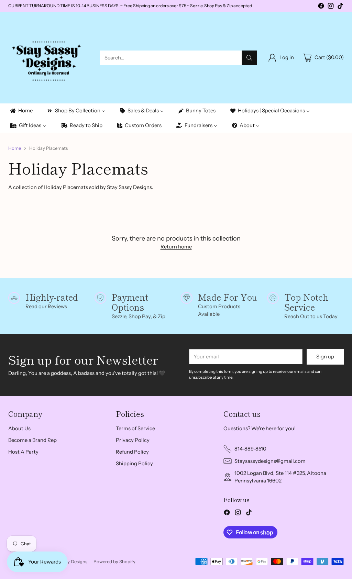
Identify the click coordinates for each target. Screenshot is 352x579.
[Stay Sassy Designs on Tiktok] (340, 6)
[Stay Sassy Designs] (48, 57)
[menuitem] (20, 111)
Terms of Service (135, 428)
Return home (176, 247)
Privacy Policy (133, 440)
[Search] (249, 58)
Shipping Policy (134, 463)
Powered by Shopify (114, 561)
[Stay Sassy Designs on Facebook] (321, 6)
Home (14, 148)
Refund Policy (132, 452)
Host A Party (23, 452)
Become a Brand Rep (32, 440)
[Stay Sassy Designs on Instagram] (330, 6)
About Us (19, 428)
